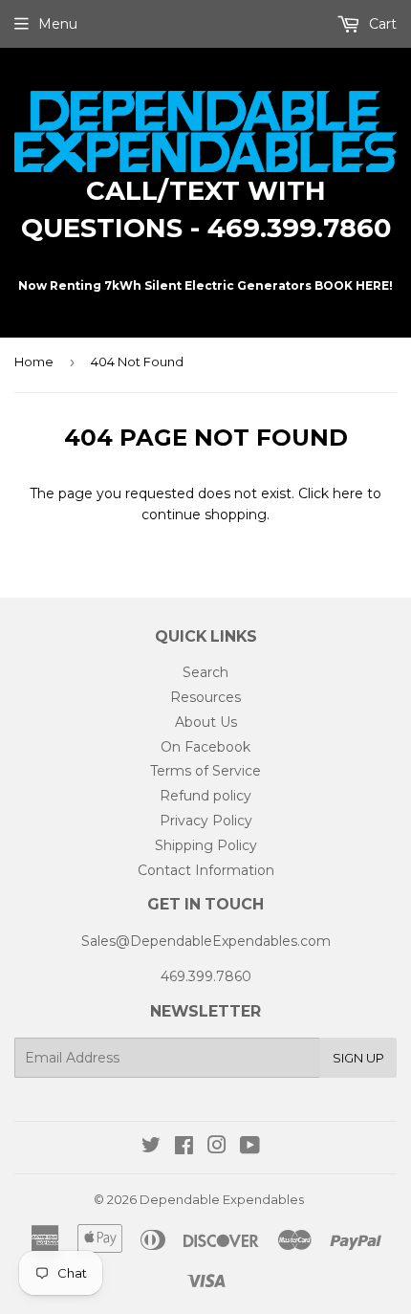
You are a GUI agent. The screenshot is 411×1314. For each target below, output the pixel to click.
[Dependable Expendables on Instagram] (217, 1147)
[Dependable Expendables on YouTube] (250, 1147)
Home (34, 361)
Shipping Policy (206, 845)
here (348, 493)
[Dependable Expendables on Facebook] (184, 1147)
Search (205, 672)
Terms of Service (205, 770)
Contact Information (206, 870)
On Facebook (205, 747)
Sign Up (358, 1057)
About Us (206, 722)
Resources (205, 697)
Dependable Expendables (222, 1199)
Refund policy (205, 795)
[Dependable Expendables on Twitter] (151, 1147)
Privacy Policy (206, 820)
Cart (381, 24)
